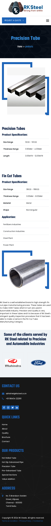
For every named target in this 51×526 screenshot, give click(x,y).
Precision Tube (8, 466)
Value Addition (8, 479)
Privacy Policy (25, 521)
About (4, 428)
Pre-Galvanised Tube (11, 470)
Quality (5, 433)
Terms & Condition (10, 521)
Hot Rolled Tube (9, 458)
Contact (6, 441)
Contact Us (38, 521)
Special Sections (9, 474)
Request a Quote (13, 20)
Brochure (6, 437)
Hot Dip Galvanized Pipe (12, 462)
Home (20, 47)
